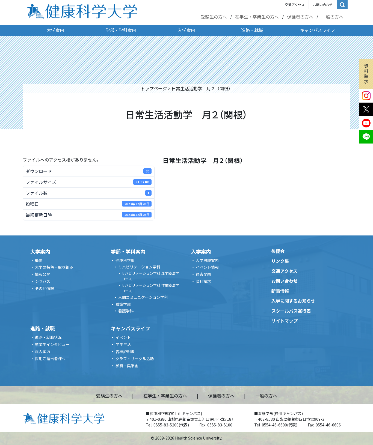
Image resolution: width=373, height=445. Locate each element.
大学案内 (55, 30)
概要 (39, 260)
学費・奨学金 (127, 365)
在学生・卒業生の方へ (257, 16)
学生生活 (123, 344)
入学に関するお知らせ (293, 300)
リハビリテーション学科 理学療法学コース (150, 276)
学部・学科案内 (121, 30)
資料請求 (366, 73)
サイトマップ (284, 320)
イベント (123, 337)
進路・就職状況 (48, 337)
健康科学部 (125, 260)
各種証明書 (125, 351)
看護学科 (126, 310)
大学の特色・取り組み (54, 267)
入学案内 (186, 30)
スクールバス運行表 (291, 310)
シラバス (42, 281)
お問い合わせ (323, 4)
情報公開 (42, 274)
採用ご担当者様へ (50, 358)
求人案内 (42, 351)
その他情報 (44, 288)
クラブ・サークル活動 (135, 358)
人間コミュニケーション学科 (143, 297)
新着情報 (280, 291)
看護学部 (123, 304)
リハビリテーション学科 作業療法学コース (150, 288)
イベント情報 (207, 267)
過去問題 (203, 274)
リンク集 (280, 261)
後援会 (278, 251)
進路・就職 (252, 30)
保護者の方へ (300, 16)
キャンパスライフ (317, 30)
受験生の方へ (214, 16)
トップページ (154, 88)
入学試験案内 (207, 260)
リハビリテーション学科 (139, 267)
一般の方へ (332, 16)
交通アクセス (294, 4)
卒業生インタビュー (52, 344)
